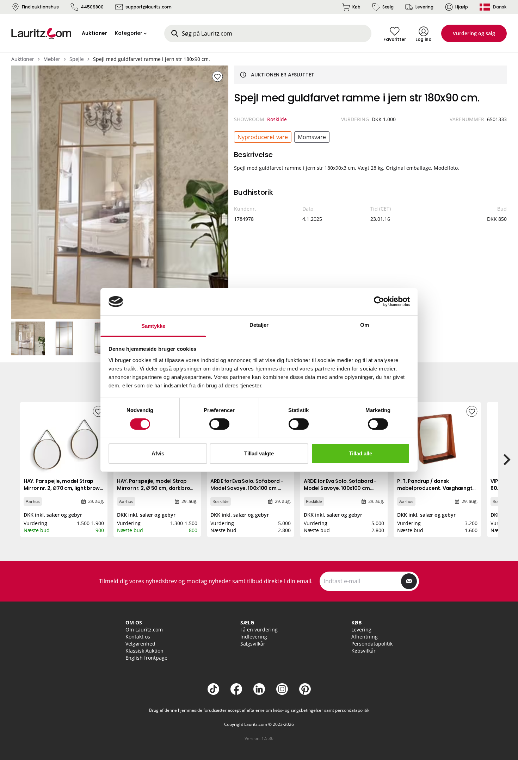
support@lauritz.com (148, 7)
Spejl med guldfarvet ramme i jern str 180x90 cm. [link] (151, 59)
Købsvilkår (363, 650)
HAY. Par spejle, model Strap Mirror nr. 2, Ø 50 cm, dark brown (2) (157, 488)
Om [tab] (364, 325)
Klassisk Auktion (144, 650)
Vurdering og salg (474, 33)
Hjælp (461, 7)
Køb (356, 7)
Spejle (76, 59)
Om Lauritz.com (144, 629)
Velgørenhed (140, 643)
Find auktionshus (40, 7)
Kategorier (128, 33)
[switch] (219, 424)
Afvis (158, 453)
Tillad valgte (259, 453)
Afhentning (364, 636)
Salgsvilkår (252, 643)
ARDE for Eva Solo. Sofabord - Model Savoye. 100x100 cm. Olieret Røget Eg (340, 488)
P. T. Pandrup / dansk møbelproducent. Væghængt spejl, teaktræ (434, 488)
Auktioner (22, 59)
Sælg (388, 7)
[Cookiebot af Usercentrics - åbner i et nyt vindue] (379, 301)
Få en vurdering (259, 629)
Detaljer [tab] (259, 325)
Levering (424, 7)
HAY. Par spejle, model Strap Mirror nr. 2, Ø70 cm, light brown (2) (63, 488)
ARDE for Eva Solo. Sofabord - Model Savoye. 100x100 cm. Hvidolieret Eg (246, 488)
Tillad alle (360, 453)
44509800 (92, 7)
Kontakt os (137, 636)
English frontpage (146, 657)
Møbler (51, 59)
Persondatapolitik (372, 643)
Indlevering (253, 636)
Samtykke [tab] (153, 326)
